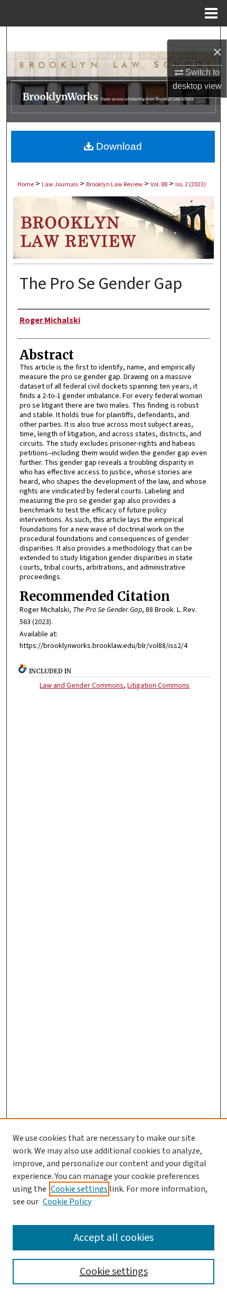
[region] (113, 1207)
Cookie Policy (67, 1202)
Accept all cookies (114, 1237)
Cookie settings (79, 1189)
